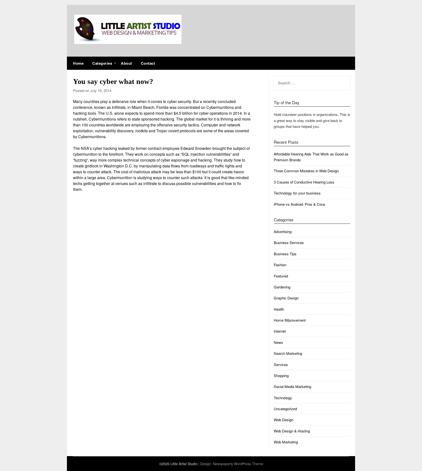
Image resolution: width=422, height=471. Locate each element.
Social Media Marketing (292, 386)
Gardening (282, 286)
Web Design (283, 419)
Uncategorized (285, 408)
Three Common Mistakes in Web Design (306, 170)
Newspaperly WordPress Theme (238, 463)
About (126, 63)
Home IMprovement (290, 320)
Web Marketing (286, 441)
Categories (102, 63)
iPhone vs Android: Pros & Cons (299, 204)
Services (281, 364)
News (278, 342)
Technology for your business (297, 192)
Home (78, 63)
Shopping (281, 375)
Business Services (289, 242)
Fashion (280, 264)
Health (279, 309)
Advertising (283, 231)
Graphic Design (286, 297)
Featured (281, 275)
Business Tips (285, 253)
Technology (283, 397)
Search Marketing (288, 353)
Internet (280, 331)
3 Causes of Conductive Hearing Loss (304, 181)
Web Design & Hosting (292, 430)
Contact (148, 63)
